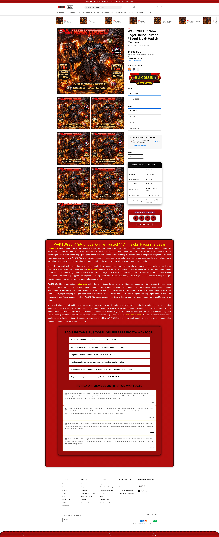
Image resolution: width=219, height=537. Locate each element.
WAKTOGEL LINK (107, 13)
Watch (64, 493)
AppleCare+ (84, 484)
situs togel (83, 284)
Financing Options (86, 496)
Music (64, 496)
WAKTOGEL (61, 13)
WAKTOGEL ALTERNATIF (91, 13)
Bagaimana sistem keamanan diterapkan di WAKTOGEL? (93, 355)
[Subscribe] (89, 520)
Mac (63, 484)
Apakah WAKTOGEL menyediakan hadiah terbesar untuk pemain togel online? (101, 369)
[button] (61, 13)
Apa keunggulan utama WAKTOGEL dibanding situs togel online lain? (98, 362)
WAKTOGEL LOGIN (74, 13)
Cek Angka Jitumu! (144, 224)
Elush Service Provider (88, 493)
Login (65, 535)
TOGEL (64, 503)
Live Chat (197, 535)
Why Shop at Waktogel (126, 490)
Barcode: (140, 45)
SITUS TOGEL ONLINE (136, 13)
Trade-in (83, 499)
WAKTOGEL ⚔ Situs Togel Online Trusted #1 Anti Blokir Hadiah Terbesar (109, 1)
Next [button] (161, 1)
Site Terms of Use (105, 503)
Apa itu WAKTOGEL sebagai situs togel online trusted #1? (93, 340)
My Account (103, 484)
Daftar (109, 535)
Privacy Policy (104, 499)
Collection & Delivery (106, 487)
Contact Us (103, 493)
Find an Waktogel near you (127, 487)
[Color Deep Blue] (134, 69)
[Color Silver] (138, 69)
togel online (93, 269)
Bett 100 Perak (134, 128)
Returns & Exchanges (106, 490)
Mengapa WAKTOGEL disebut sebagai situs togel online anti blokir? (97, 347)
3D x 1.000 (133, 116)
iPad (63, 487)
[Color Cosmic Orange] (129, 69)
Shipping (138, 54)
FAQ (101, 496)
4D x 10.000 (133, 111)
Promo (22, 535)
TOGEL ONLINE (121, 13)
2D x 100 (132, 122)
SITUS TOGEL (134, 93)
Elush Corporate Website (126, 493)
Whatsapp (153, 535)
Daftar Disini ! (129, 1)
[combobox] (103, 7)
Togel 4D (84, 490)
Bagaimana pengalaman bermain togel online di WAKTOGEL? (95, 377)
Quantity (130, 152)
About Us (122, 484)
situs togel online (134, 315)
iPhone (64, 490)
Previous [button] (58, 1)
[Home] (61, 6)
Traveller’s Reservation (88, 503)
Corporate (84, 487)
